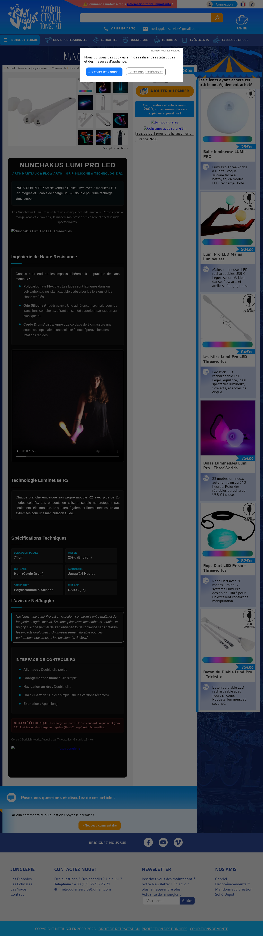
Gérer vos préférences (145, 71)
